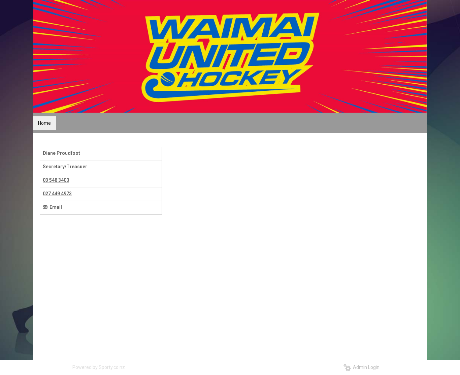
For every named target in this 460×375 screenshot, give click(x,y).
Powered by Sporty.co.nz (98, 367)
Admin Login (365, 367)
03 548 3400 (56, 180)
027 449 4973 (57, 193)
